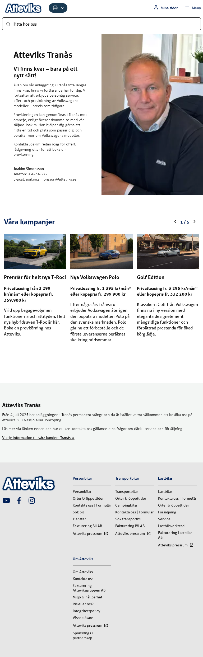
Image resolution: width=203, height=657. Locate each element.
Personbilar (82, 491)
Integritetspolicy (86, 610)
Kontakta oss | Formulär (92, 505)
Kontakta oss (83, 578)
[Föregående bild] (175, 222)
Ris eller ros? (83, 604)
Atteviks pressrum (87, 533)
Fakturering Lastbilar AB (175, 535)
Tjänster (79, 519)
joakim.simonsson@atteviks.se (51, 179)
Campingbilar (126, 505)
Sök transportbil (128, 519)
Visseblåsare (83, 617)
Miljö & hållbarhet (87, 597)
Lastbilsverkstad (171, 525)
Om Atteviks (83, 571)
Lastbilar (165, 491)
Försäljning (167, 512)
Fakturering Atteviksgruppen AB (89, 588)
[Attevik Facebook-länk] (19, 501)
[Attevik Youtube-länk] (6, 501)
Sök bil (78, 512)
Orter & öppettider (88, 498)
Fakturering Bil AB (87, 525)
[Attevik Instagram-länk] (31, 501)
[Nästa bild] (194, 222)
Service (164, 519)
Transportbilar (126, 491)
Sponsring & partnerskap (83, 635)
